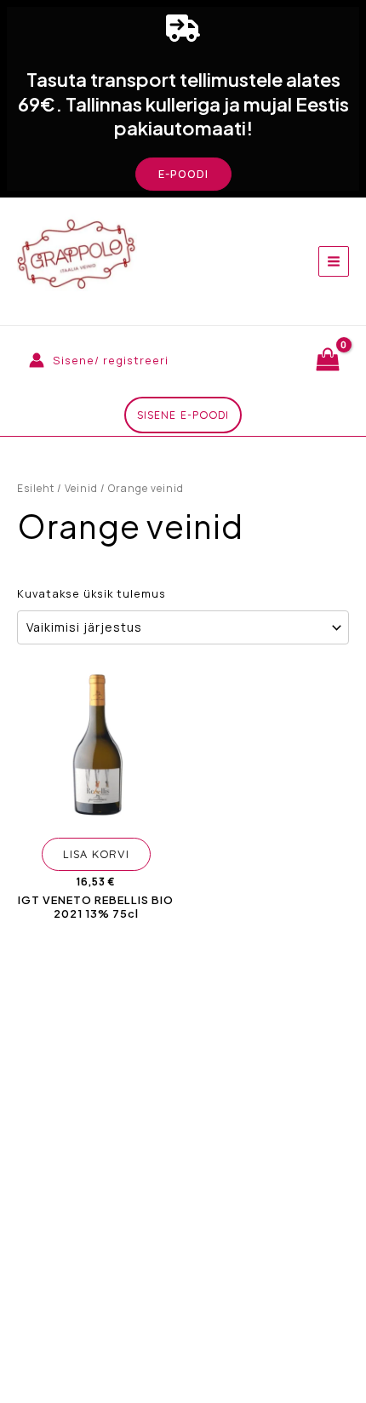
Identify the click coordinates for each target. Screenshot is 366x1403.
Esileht (35, 488)
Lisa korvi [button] (96, 854)
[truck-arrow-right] (183, 28)
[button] (183, 174)
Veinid (81, 488)
